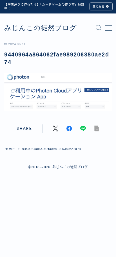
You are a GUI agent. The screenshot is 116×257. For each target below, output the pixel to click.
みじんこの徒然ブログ (40, 27)
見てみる (98, 6)
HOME (10, 149)
